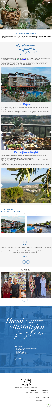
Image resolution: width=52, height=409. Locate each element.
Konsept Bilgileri (32, 397)
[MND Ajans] (41, 400)
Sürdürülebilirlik (46, 397)
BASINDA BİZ (45, 390)
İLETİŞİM (45, 392)
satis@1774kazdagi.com (21, 353)
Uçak (41, 397)
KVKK (37, 397)
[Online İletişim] (48, 405)
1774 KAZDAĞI (32, 390)
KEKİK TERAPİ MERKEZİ (32, 392)
